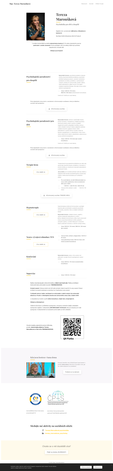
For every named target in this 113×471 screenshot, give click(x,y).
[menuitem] (84, 3)
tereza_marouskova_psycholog (56, 433)
